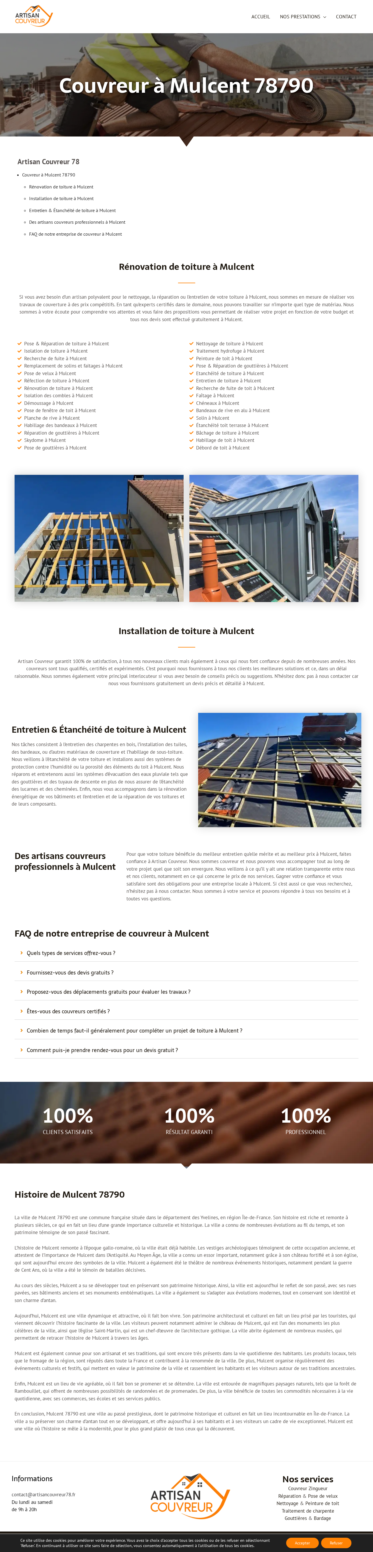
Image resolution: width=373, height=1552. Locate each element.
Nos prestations (300, 16)
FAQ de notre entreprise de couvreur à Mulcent (75, 234)
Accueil (260, 16)
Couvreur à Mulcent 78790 (48, 175)
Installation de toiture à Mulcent (61, 198)
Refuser (336, 1543)
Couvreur (297, 1488)
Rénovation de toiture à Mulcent (61, 187)
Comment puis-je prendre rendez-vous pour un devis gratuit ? (102, 1050)
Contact (346, 16)
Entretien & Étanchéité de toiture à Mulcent (72, 210)
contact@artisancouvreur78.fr (43, 1494)
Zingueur (318, 1488)
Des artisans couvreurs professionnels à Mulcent (77, 222)
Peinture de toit (322, 1503)
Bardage (322, 1518)
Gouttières (296, 1518)
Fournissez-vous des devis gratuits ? (70, 972)
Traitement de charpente (308, 1511)
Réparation (289, 1496)
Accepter (302, 1543)
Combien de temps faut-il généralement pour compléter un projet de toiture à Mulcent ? (134, 1030)
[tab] (186, 953)
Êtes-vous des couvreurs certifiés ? (68, 1011)
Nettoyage (287, 1503)
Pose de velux (323, 1496)
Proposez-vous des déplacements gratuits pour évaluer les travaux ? (108, 991)
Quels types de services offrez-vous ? (71, 953)
